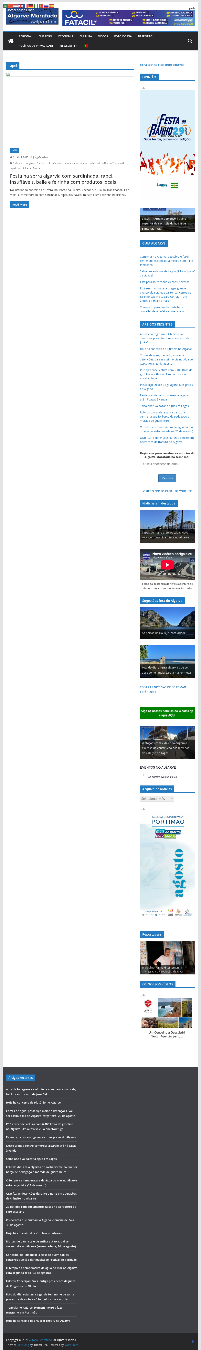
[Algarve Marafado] (11, 41)
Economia (65, 36)
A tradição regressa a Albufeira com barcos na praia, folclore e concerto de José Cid (164, 338)
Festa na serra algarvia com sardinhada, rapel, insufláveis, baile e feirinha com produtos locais (63, 178)
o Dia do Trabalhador (114, 163)
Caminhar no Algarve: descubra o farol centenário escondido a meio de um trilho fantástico (166, 261)
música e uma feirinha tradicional (81, 163)
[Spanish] (51, 6)
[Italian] (36, 6)
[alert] (167, 776)
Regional (25, 36)
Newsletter (68, 45)
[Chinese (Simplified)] (10, 6)
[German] (31, 6)
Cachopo (42, 163)
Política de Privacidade (36, 45)
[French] (25, 6)
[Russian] (46, 6)
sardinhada (24, 168)
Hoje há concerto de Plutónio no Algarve (166, 349)
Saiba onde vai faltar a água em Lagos (164, 406)
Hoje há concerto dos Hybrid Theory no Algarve (38, 1321)
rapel (13, 168)
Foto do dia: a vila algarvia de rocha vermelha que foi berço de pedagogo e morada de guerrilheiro (164, 416)
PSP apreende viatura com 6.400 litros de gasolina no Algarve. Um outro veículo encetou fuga (166, 374)
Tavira (36, 168)
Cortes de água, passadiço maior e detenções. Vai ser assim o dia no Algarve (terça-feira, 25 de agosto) (166, 359)
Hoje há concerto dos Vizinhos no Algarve (34, 1233)
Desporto (145, 36)
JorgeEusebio (40, 157)
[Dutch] (15, 6)
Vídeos (103, 36)
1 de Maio (18, 163)
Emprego (45, 36)
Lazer (15, 150)
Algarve (30, 163)
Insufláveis (55, 163)
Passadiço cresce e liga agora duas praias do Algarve (41, 1137)
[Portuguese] (86, 45)
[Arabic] (5, 6)
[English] (20, 6)
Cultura (85, 36)
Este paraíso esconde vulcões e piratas (164, 282)
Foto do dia (123, 36)
